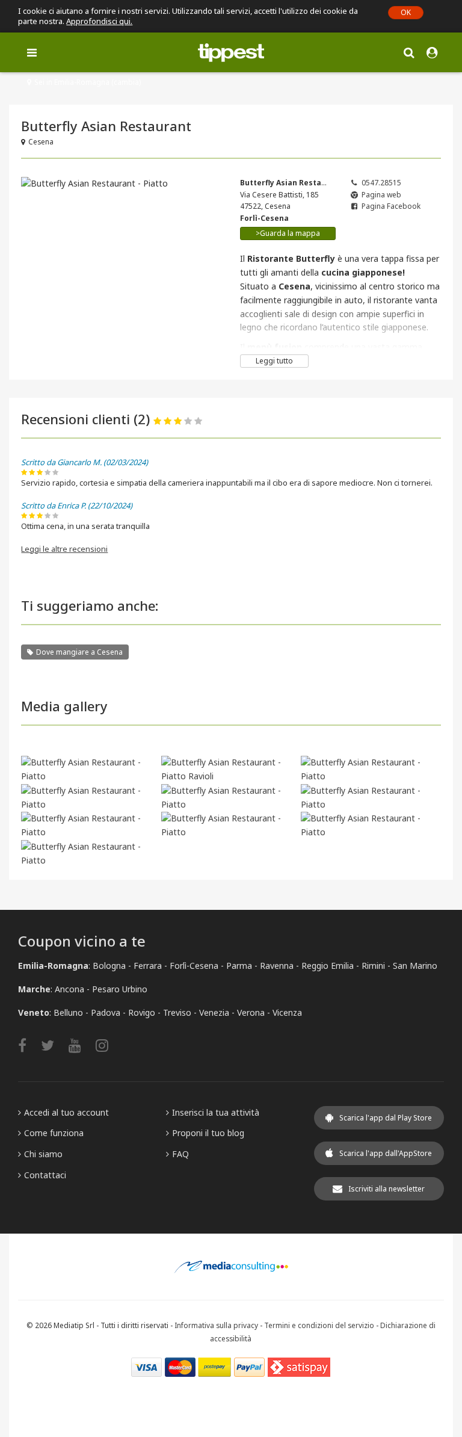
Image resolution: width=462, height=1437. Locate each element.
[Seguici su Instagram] (108, 1045)
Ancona (69, 989)
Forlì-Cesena (194, 965)
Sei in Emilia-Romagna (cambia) (87, 82)
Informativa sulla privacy (216, 1325)
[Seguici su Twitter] (53, 1045)
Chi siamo (43, 1154)
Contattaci (45, 1175)
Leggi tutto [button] (274, 361)
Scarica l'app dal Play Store (385, 1118)
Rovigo (141, 1012)
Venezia (214, 1012)
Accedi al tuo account (66, 1112)
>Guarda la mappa (288, 233)
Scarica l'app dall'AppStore (385, 1153)
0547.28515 (381, 183)
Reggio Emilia (327, 965)
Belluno (68, 1012)
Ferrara (148, 965)
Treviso (177, 1012)
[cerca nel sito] (409, 52)
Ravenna (277, 965)
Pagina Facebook (391, 206)
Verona (251, 1012)
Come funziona (54, 1133)
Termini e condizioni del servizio (319, 1325)
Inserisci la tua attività (215, 1112)
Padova (105, 1012)
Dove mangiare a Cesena (79, 652)
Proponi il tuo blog (208, 1133)
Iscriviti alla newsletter (386, 1189)
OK (406, 12)
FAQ (180, 1154)
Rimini (373, 965)
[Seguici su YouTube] (81, 1045)
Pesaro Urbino (119, 989)
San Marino (415, 965)
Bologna (109, 965)
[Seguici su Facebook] (28, 1045)
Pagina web (381, 195)
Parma (239, 965)
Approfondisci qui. (99, 21)
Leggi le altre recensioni (64, 548)
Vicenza (287, 1012)
